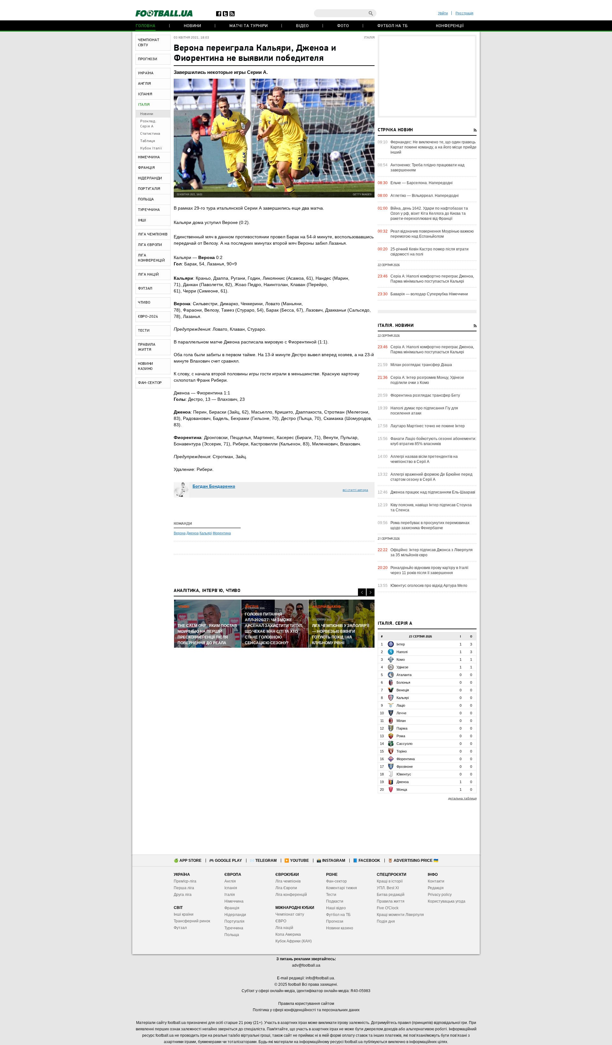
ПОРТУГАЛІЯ (149, 189)
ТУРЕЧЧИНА (149, 210)
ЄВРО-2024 (148, 317)
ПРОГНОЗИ (147, 59)
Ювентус (404, 774)
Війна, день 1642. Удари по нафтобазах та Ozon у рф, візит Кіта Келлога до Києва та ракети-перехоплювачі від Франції (429, 213)
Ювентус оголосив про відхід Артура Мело (428, 585)
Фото (343, 26)
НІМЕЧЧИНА (149, 157)
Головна (146, 26)
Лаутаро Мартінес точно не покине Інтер (427, 426)
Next (371, 592)
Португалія (234, 921)
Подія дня (386, 921)
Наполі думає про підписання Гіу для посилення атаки (424, 410)
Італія (229, 894)
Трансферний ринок (192, 921)
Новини (192, 26)
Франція (231, 908)
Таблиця (147, 141)
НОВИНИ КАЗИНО (145, 366)
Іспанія (230, 888)
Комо (401, 659)
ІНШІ (142, 220)
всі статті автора (355, 490)
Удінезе (402, 667)
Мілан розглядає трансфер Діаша (421, 365)
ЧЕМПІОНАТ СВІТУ (148, 42)
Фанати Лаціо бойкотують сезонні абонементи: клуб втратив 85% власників (433, 441)
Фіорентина (222, 533)
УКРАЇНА (146, 73)
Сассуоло (404, 744)
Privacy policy (440, 894)
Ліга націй (284, 928)
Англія (230, 881)
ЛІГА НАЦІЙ (148, 275)
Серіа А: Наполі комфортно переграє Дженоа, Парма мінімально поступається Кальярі (432, 279)
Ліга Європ (285, 888)
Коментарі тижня (341, 888)
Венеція (403, 690)
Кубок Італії (151, 148)
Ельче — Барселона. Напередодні (421, 183)
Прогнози (334, 921)
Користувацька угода (446, 901)
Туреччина (233, 928)
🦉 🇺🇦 (413, 860)
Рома (401, 736)
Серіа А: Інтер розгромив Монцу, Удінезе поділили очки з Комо (427, 380)
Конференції (450, 26)
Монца (402, 789)
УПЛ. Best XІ (388, 888)
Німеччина (234, 901)
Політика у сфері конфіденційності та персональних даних (306, 1010)
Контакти (436, 881)
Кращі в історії (390, 881)
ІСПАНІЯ (145, 94)
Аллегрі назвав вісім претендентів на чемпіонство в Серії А (424, 459)
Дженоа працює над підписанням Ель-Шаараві (432, 492)
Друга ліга (183, 894)
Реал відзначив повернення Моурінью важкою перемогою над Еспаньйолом (432, 234)
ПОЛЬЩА (146, 199)
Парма (402, 728)
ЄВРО (280, 921)
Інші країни (183, 914)
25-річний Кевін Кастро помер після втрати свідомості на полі (429, 251)
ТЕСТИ (144, 331)
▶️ (296, 860)
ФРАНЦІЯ (146, 168)
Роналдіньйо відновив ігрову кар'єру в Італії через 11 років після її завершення (429, 570)
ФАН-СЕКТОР (150, 383)
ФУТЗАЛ (145, 289)
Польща (231, 935)
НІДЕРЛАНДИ (150, 178)
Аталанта (404, 675)
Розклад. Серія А (148, 123)
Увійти (443, 13)
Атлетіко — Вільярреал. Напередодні (424, 195)
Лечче (401, 713)
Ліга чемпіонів (288, 881)
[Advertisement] (427, 76)
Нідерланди (235, 914)
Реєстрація (464, 13)
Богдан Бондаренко (214, 486)
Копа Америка (288, 934)
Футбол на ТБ (392, 26)
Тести (331, 894)
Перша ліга (184, 888)
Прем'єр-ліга (185, 881)
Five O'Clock (387, 908)
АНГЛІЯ (144, 84)
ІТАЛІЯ (144, 105)
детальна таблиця (462, 798)
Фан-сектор (336, 881)
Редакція (436, 888)
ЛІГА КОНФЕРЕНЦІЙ (151, 258)
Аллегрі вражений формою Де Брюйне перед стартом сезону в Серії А (431, 477)
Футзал (180, 928)
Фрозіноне (405, 766)
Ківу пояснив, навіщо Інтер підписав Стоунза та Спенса (431, 507)
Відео (302, 26)
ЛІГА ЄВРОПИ (150, 245)
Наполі (402, 652)
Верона (180, 533)
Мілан (401, 721)
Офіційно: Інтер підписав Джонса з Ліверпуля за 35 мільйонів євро (431, 552)
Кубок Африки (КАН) (293, 941)
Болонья (403, 682)
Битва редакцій (390, 894)
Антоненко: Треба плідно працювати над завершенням (427, 167)
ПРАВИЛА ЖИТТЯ (147, 347)
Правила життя (390, 901)
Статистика (150, 134)
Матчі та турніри (248, 26)
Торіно (402, 751)
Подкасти (334, 901)
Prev (362, 592)
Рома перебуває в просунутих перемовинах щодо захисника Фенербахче (430, 525)
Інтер (401, 644)
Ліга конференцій (291, 894)
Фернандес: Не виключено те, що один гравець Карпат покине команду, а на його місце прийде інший (433, 147)
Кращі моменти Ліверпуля (400, 914)
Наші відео (336, 908)
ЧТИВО (144, 303)
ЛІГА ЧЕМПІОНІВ (153, 234)
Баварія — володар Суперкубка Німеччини (429, 294)
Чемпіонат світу (289, 914)
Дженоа (192, 533)
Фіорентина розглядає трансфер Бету (425, 395)
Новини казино (339, 928)
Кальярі (206, 533)
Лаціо (401, 705)
